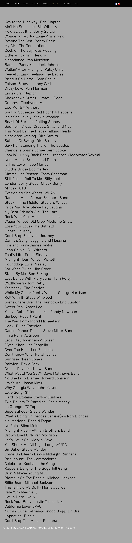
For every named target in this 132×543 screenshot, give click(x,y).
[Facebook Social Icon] (116, 4)
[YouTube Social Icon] (119, 4)
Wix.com (69, 528)
